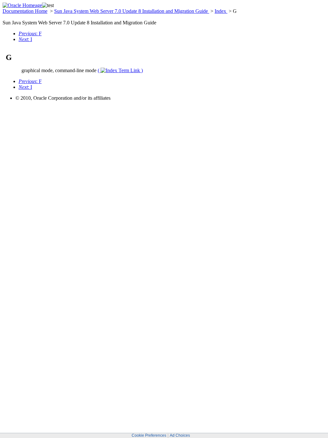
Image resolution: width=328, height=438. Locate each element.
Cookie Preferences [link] (149, 435)
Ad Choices (180, 435)
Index (221, 11)
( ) (120, 70)
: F (30, 33)
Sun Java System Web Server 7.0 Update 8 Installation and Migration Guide (131, 11)
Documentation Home (25, 11)
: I (25, 39)
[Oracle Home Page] (22, 5)
